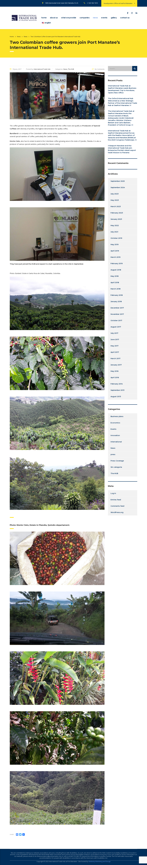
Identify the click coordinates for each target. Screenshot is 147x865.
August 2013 (116, 396)
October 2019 (116, 238)
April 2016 (115, 377)
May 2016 (114, 371)
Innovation (115, 435)
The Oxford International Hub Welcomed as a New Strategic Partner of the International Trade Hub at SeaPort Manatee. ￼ (122, 101)
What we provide (68, 18)
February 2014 (117, 384)
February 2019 (117, 263)
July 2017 (114, 333)
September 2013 (117, 390)
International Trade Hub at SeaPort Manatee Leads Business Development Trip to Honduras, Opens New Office (122, 89)
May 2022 (115, 225)
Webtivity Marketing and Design (100, 861)
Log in (113, 493)
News (113, 448)
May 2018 (115, 276)
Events (113, 429)
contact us (125, 18)
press (113, 454)
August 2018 (116, 270)
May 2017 (114, 346)
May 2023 (115, 200)
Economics (115, 423)
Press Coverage (117, 461)
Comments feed (117, 506)
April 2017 (115, 352)
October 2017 (116, 320)
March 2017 (115, 358)
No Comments (100, 69)
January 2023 (116, 219)
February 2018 (117, 295)
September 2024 (118, 187)
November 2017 (117, 314)
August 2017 (116, 327)
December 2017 (117, 308)
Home (12, 37)
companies (84, 18)
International (116, 442)
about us (54, 18)
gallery (114, 18)
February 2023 (117, 213)
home (44, 18)
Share (12, 834)
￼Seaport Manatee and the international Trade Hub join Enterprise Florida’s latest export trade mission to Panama (122, 149)
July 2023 (115, 194)
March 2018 (115, 289)
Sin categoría (116, 467)
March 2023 (116, 206)
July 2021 (114, 232)
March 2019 (115, 257)
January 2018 (116, 301)
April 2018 (115, 282)
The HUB (114, 473)
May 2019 (114, 244)
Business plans (117, 416)
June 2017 (115, 339)
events (104, 18)
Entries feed (116, 500)
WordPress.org (117, 512)
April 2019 (115, 251)
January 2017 (116, 365)
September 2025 (118, 181)
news (95, 18)
